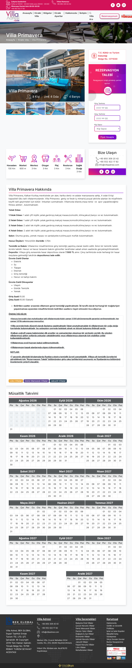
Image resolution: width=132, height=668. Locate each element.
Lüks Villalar (16, 381)
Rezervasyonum (109, 16)
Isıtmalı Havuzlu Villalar (85, 639)
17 (11, 421)
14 (33, 417)
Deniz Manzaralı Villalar (36, 381)
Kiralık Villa (38, 14)
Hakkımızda (71, 13)
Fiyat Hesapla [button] (107, 137)
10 (11, 417)
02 (43, 409)
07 (33, 413)
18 (16, 421)
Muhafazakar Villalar (84, 650)
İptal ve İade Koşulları (116, 631)
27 (27, 425)
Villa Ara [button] (91, 17)
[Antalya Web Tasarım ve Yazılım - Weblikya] (66, 665)
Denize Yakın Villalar (84, 631)
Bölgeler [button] (47, 13)
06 (27, 413)
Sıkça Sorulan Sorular (116, 639)
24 (11, 425)
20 (27, 421)
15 (38, 417)
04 (16, 413)
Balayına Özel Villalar (84, 623)
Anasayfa (27, 13)
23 (43, 421)
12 (22, 417)
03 (11, 413)
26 (22, 425)
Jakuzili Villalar (58, 381)
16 (44, 417)
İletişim (83, 13)
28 (33, 425)
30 (43, 425)
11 (17, 417)
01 (38, 409)
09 (43, 413)
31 (11, 429)
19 (22, 421)
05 (22, 413)
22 (38, 421)
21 (33, 421)
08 (38, 413)
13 (27, 417)
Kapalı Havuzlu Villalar (85, 645)
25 (16, 425)
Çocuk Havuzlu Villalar (85, 626)
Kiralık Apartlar (59, 14)
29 (38, 425)
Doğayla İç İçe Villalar (85, 634)
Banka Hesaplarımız (115, 642)
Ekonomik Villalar (83, 636)
